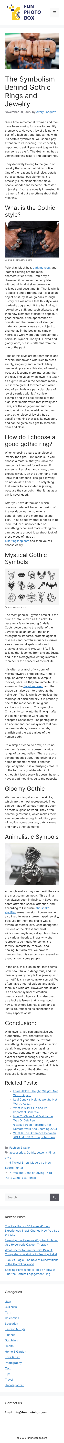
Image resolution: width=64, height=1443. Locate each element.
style (8, 1157)
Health (9, 1346)
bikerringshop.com (17, 541)
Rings (52, 1152)
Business (11, 1306)
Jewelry (42, 1152)
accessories (17, 1152)
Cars (8, 1312)
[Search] (54, 1197)
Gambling (11, 1340)
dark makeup (41, 267)
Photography (13, 1362)
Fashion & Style (19, 1147)
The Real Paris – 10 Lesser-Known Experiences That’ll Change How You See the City (32, 1230)
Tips (8, 1374)
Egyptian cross (33, 686)
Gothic (31, 1152)
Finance (10, 1334)
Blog (8, 1301)
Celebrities (12, 1318)
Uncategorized (14, 1385)
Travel (9, 1379)
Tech (8, 1368)
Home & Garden (15, 1351)
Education (11, 1323)
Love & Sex (12, 1357)
